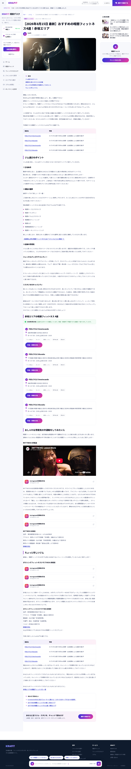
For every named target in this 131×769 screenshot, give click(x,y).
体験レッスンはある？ (72, 757)
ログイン (107, 3)
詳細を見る (26, 546)
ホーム (6, 62)
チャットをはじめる (115, 60)
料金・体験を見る (33, 345)
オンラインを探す (11, 89)
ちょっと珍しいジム (32, 88)
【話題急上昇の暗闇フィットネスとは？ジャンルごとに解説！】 (44, 239)
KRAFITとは (113, 748)
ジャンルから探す (77, 748)
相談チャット (8, 66)
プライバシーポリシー (112, 765)
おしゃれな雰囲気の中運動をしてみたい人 (38, 85)
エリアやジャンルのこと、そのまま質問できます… (51, 764)
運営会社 (112, 751)
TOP (24, 14)
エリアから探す (76, 751)
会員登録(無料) (11, 49)
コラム (30, 14)
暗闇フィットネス (28, 18)
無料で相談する (121, 3)
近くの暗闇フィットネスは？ (39, 757)
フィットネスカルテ (10, 71)
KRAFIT (12, 3)
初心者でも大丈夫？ (56, 757)
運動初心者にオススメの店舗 (34, 82)
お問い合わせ (114, 757)
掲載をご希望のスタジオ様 (117, 754)
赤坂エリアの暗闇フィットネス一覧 (34, 689)
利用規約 (123, 765)
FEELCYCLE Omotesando (33, 136)
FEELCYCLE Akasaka (31, 141)
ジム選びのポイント (32, 79)
